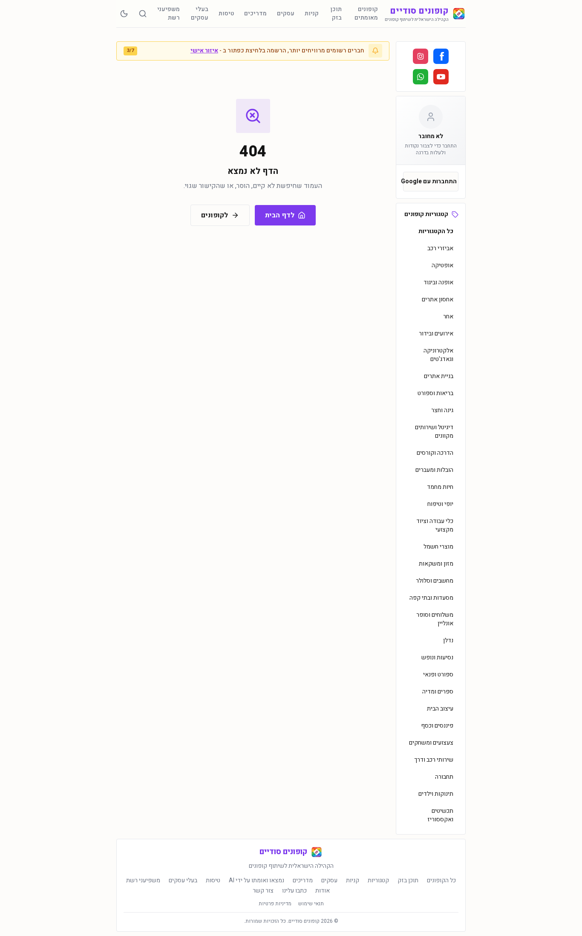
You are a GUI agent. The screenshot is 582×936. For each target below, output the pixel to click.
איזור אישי (204, 50)
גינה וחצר (442, 410)
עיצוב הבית (440, 708)
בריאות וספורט (435, 393)
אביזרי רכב (440, 248)
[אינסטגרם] (420, 56)
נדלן (448, 640)
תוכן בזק (336, 13)
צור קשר (263, 891)
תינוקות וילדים (435, 793)
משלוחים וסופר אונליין (434, 619)
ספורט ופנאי (438, 674)
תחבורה (444, 776)
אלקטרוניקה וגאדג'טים (438, 355)
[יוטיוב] (441, 76)
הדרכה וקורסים (435, 452)
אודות (322, 891)
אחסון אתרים (437, 299)
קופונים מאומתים (366, 13)
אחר (448, 316)
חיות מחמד (440, 486)
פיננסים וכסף (437, 725)
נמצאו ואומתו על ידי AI (256, 880)
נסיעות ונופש (437, 657)
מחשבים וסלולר (434, 580)
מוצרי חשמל (438, 546)
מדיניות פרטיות (275, 903)
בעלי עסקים (199, 13)
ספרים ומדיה (437, 691)
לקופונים (214, 215)
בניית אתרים (438, 376)
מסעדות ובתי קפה (431, 597)
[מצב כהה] (124, 13)
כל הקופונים (441, 880)
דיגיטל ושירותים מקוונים (434, 431)
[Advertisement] (76, 169)
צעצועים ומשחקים (431, 742)
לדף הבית (279, 215)
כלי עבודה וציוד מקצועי (434, 525)
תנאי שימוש (311, 903)
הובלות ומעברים (434, 469)
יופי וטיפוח (440, 504)
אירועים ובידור (436, 333)
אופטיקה (442, 265)
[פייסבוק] (441, 56)
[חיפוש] (142, 13)
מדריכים (255, 13)
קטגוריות (378, 880)
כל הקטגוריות (435, 231)
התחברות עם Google (430, 181)
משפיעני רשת (168, 13)
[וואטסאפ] (420, 76)
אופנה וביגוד (438, 282)
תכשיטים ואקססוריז (440, 815)
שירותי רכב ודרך (433, 759)
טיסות (226, 13)
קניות (312, 13)
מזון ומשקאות (436, 563)
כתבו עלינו (294, 891)
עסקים (285, 13)
